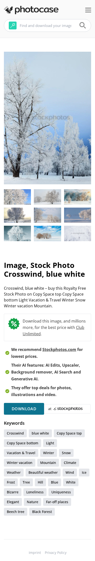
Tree (26, 482)
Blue (54, 482)
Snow (66, 452)
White (71, 482)
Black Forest (42, 511)
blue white (40, 433)
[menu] (88, 10)
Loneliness (35, 492)
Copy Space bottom (22, 443)
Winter (48, 452)
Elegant (13, 501)
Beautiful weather (43, 472)
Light (50, 443)
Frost (11, 482)
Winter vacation (19, 462)
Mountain (48, 462)
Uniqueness (61, 492)
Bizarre (13, 492)
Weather (14, 472)
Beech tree (15, 511)
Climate (70, 462)
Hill (40, 482)
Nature (32, 501)
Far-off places (57, 501)
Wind (70, 472)
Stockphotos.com (59, 349)
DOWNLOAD (24, 408)
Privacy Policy (55, 552)
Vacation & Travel (21, 452)
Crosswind (15, 433)
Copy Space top (69, 433)
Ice (84, 472)
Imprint (35, 552)
